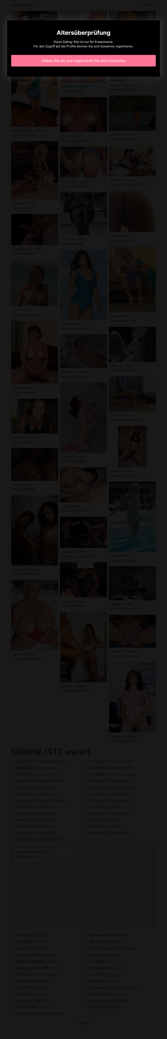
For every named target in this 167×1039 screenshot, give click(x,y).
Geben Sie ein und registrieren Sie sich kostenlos (83, 61)
